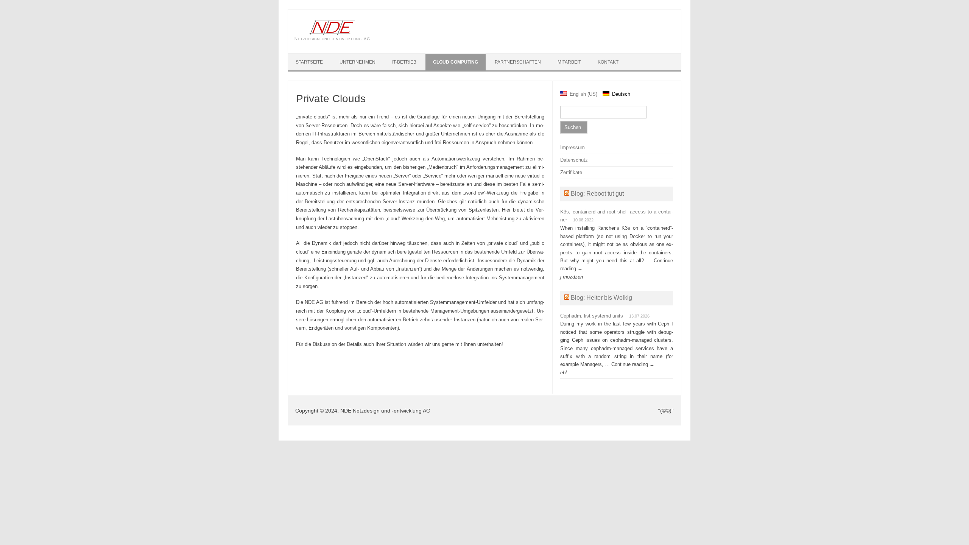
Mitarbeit (569, 62)
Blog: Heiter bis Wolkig (601, 297)
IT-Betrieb (404, 62)
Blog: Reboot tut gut (597, 193)
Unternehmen (357, 62)
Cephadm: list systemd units (591, 316)
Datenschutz (574, 160)
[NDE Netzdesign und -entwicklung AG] (332, 39)
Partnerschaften (518, 62)
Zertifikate (571, 172)
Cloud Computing (455, 62)
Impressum (572, 147)
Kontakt (608, 62)
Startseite (309, 62)
